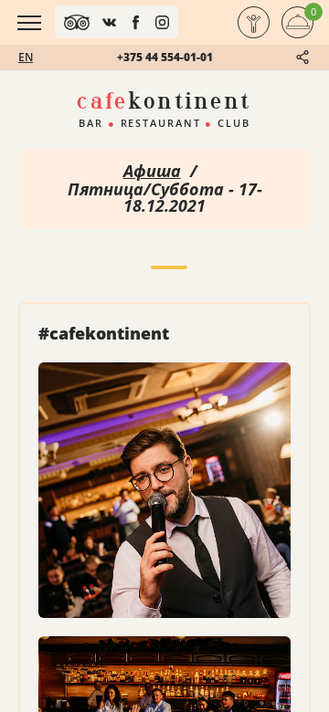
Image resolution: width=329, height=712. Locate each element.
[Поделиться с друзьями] (302, 57)
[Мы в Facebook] (136, 22)
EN (25, 57)
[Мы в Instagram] (162, 22)
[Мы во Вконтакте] (109, 22)
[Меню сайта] (29, 23)
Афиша (152, 171)
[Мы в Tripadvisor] (77, 22)
